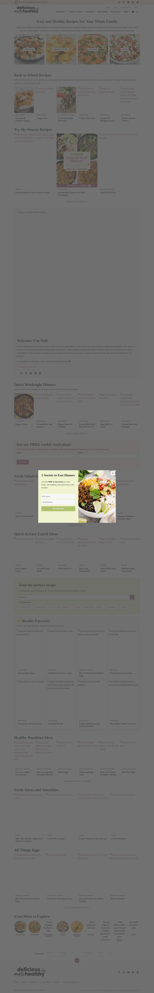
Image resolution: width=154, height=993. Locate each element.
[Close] (113, 473)
